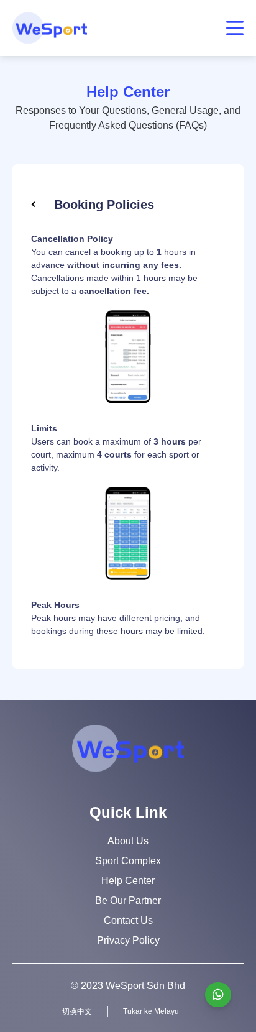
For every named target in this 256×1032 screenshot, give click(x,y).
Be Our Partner (128, 900)
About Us (128, 841)
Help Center (128, 880)
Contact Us (128, 920)
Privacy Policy (128, 940)
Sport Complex (128, 860)
